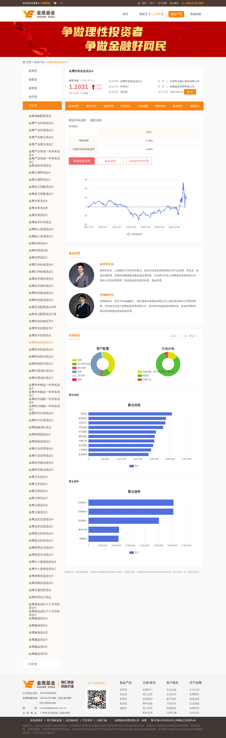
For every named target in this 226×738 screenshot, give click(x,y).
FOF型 (33, 664)
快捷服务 (171, 708)
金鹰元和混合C (38, 498)
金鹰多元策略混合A (41, 186)
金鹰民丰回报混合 (40, 335)
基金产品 (176, 14)
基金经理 (108, 106)
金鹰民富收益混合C (41, 349)
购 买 (190, 91)
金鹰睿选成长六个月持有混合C (44, 611)
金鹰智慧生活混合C (41, 554)
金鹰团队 (194, 694)
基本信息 (74, 106)
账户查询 (148, 708)
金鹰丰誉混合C (38, 215)
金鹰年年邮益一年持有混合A (44, 385)
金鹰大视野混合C (40, 179)
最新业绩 (96, 120)
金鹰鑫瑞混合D (38, 632)
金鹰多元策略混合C (41, 193)
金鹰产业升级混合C (41, 130)
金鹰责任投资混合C (41, 540)
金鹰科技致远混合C (41, 299)
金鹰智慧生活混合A (41, 547)
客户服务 (174, 3)
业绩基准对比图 (139, 160)
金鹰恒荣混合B (38, 250)
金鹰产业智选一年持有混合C (44, 158)
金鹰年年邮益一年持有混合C (44, 392)
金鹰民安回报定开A (41, 321)
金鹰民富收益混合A (41, 342)
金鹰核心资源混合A (41, 229)
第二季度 (189, 336)
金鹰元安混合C (38, 483)
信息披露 (143, 106)
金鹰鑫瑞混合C (38, 625)
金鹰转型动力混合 (40, 597)
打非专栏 (88, 720)
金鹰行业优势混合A (41, 448)
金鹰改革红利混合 (40, 222)
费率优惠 (148, 703)
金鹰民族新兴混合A (41, 356)
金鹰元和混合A (38, 490)
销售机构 (160, 106)
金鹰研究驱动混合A (41, 462)
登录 (144, 3)
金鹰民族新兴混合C (41, 363)
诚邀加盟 (194, 698)
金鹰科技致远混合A (41, 292)
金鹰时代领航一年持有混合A (44, 399)
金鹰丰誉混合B (38, 207)
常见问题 (171, 689)
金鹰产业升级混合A (41, 123)
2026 (173, 336)
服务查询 (148, 712)
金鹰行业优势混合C (41, 455)
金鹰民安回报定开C (41, 328)
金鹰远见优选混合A (41, 519)
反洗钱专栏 (72, 720)
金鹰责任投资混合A (41, 533)
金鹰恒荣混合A (38, 243)
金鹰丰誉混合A (38, 200)
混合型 (33, 105)
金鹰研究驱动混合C (41, 469)
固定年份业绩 (77, 120)
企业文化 (194, 712)
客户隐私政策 (54, 720)
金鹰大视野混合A (39, 172)
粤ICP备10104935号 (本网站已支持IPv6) (173, 720)
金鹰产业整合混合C (41, 144)
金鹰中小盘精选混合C (42, 568)
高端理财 (195, 14)
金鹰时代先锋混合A (41, 413)
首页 (125, 14)
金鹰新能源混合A (39, 434)
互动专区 (171, 694)
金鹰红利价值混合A (41, 264)
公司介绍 (194, 689)
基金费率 (178, 106)
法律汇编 (171, 712)
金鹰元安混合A (38, 476)
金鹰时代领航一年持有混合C (44, 406)
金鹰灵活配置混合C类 (42, 314)
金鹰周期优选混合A (41, 575)
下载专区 (171, 703)
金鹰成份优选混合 (40, 165)
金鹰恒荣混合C (38, 257)
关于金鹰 (162, 3)
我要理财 (46, 3)
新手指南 (171, 698)
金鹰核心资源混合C (41, 236)
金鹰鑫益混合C (38, 646)
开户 (153, 3)
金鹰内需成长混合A (41, 370)
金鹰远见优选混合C (41, 526)
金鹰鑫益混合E (38, 653)
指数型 (33, 79)
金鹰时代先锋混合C (41, 420)
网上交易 (148, 694)
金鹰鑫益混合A (38, 639)
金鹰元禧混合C (38, 512)
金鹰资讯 (194, 708)
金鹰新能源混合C (40, 441)
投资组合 (126, 106)
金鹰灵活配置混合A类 (42, 307)
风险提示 (195, 106)
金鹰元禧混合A (38, 505)
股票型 (33, 70)
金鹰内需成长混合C (41, 377)
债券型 (33, 88)
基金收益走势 (81, 160)
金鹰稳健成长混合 (40, 427)
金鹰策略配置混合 (40, 115)
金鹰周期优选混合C (41, 582)
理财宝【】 (151, 14)
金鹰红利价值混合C (41, 271)
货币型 (33, 96)
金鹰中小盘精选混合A (42, 561)
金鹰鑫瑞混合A (38, 618)
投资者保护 (36, 720)
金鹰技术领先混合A (41, 278)
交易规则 (148, 698)
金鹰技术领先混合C (41, 285)
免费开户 (148, 689)
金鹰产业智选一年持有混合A (44, 151)
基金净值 (110, 160)
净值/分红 (91, 106)
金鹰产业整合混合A (41, 137)
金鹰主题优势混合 (40, 590)
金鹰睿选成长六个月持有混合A (44, 604)
